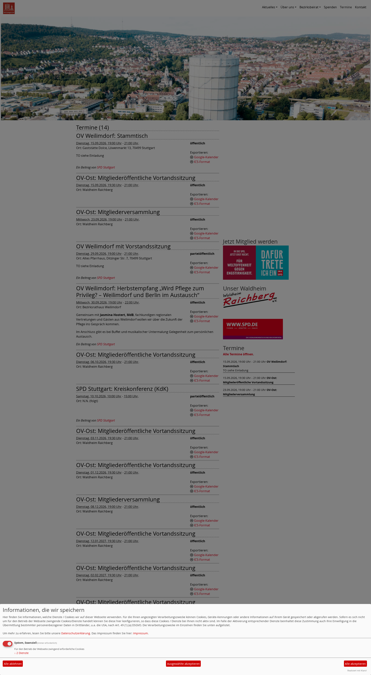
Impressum (140, 633)
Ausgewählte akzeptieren (183, 664)
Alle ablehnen (13, 664)
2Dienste (21, 653)
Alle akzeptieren (355, 664)
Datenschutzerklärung (75, 633)
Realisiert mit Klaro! (357, 670)
